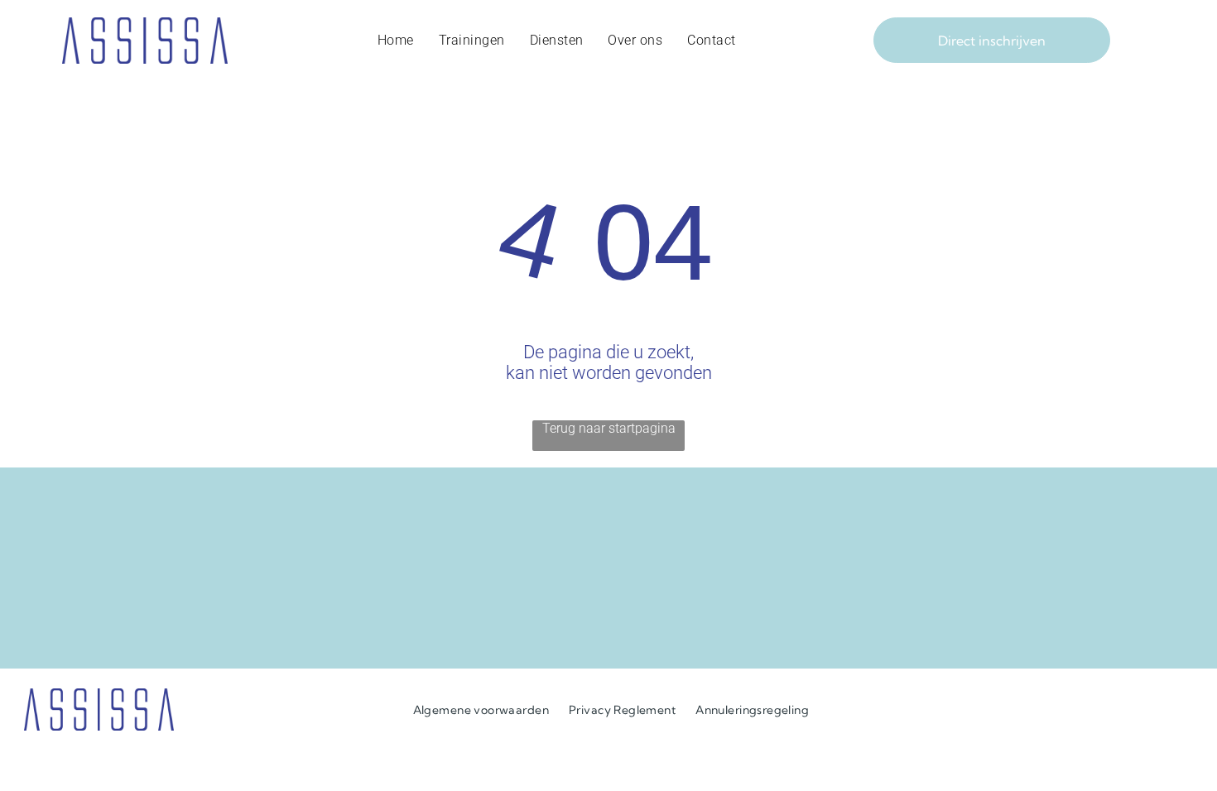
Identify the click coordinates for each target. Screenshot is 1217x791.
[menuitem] (395, 40)
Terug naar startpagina (609, 428)
